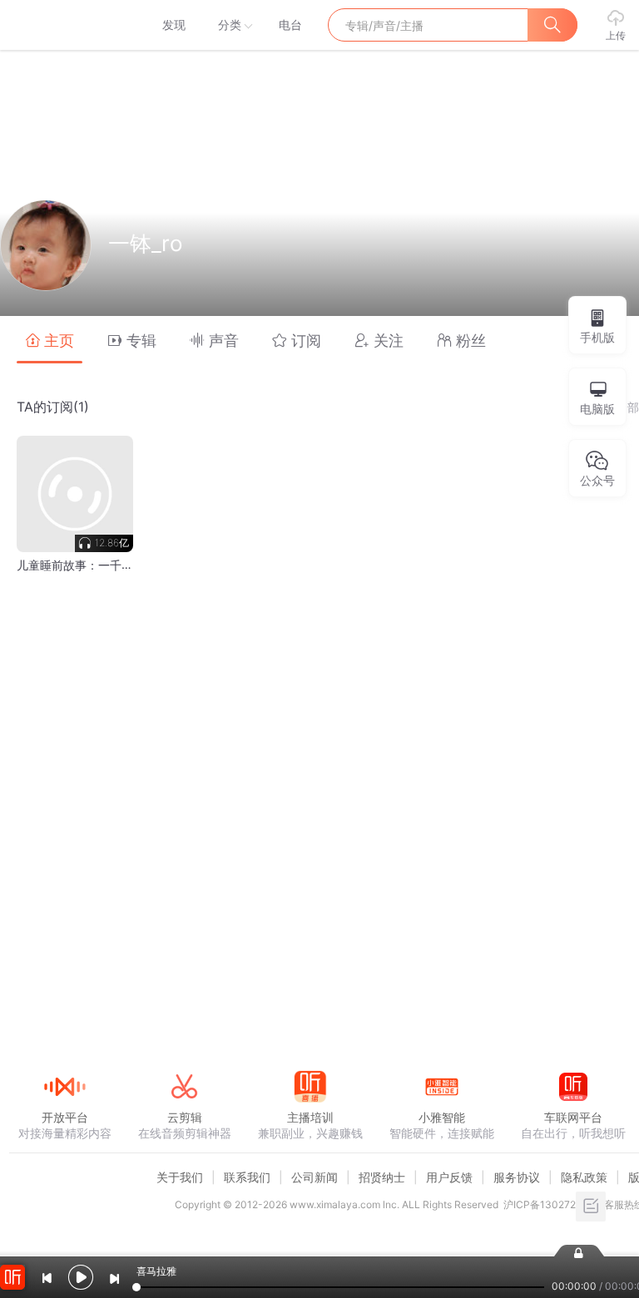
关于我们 (179, 1177)
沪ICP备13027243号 (551, 1204)
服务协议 (516, 1177)
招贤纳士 (382, 1177)
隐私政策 (584, 1177)
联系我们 (247, 1177)
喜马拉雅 (64, 25)
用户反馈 (449, 1177)
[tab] (49, 339)
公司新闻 (314, 1177)
